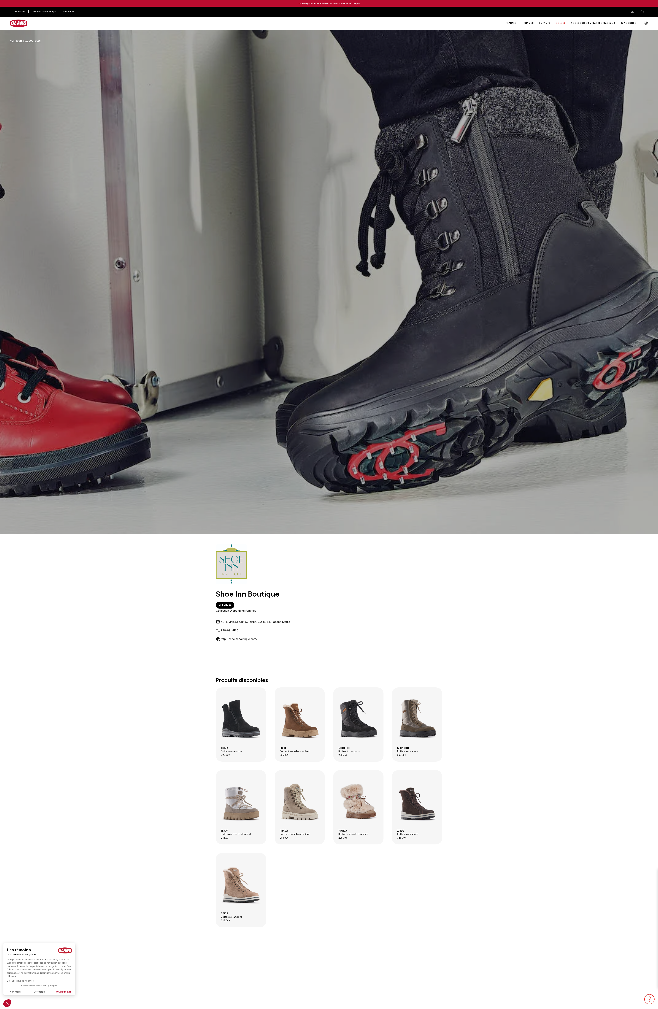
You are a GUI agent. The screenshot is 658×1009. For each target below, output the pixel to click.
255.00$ (225, 838)
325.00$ (284, 755)
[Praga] (300, 801)
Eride (294, 750)
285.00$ (284, 838)
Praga (294, 832)
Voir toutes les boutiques (25, 41)
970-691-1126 (229, 630)
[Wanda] (358, 801)
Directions (225, 605)
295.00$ (342, 838)
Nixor (236, 832)
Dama (231, 750)
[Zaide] (417, 801)
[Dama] (241, 718)
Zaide (407, 832)
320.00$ (225, 755)
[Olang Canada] (18, 23)
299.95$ (342, 755)
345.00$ (401, 838)
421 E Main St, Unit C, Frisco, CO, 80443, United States (255, 621)
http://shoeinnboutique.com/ (239, 639)
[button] (642, 11)
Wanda (353, 832)
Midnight (349, 750)
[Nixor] (241, 801)
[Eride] (300, 718)
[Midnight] (358, 718)
